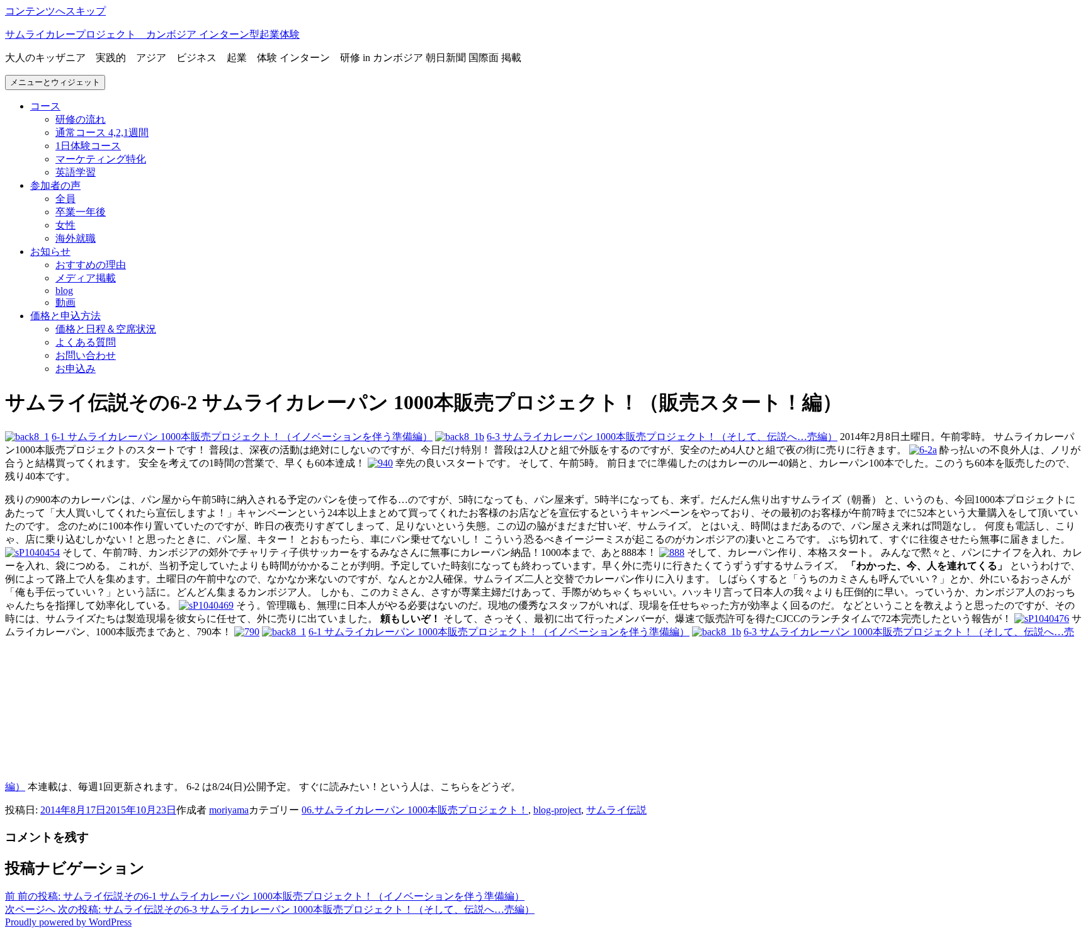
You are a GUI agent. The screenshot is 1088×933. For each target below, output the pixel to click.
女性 (65, 225)
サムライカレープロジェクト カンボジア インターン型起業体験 (152, 34)
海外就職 (75, 238)
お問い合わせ (85, 355)
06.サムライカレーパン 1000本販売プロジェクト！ (415, 810)
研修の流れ (80, 119)
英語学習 (75, 172)
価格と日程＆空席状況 (105, 329)
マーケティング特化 (100, 159)
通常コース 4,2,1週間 (102, 132)
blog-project (557, 810)
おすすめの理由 (90, 264)
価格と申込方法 (65, 315)
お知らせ (50, 251)
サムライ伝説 (616, 810)
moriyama (229, 810)
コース (45, 106)
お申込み (75, 368)
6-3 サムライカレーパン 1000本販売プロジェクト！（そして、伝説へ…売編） (662, 436)
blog (64, 290)
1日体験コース (88, 145)
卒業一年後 (80, 211)
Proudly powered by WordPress (68, 922)
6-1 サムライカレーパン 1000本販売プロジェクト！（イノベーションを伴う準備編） (242, 436)
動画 (65, 302)
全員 (65, 198)
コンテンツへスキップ (55, 11)
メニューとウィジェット (55, 82)
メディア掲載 (85, 278)
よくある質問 (85, 342)
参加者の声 (55, 185)
